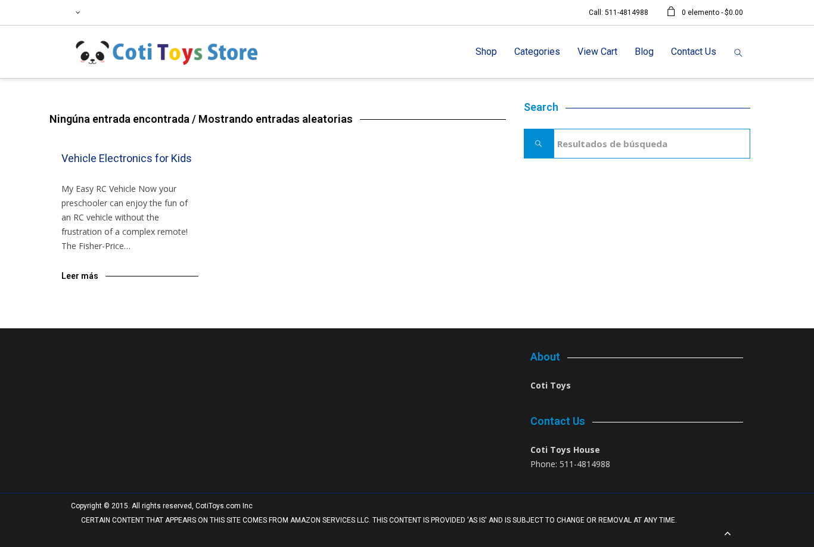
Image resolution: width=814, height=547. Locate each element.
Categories (537, 51)
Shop (486, 51)
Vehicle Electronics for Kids (126, 158)
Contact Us (693, 51)
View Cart (597, 51)
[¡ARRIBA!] (727, 534)
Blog (644, 51)
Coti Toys (550, 385)
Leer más (79, 276)
